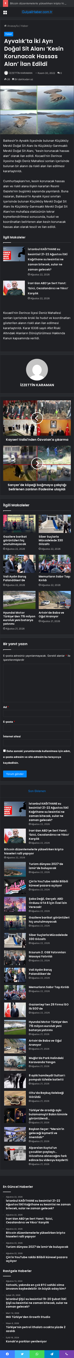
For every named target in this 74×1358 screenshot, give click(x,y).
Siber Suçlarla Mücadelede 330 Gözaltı (51, 540)
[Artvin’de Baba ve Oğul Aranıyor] (55, 600)
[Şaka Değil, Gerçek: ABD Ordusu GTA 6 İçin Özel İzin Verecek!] (15, 904)
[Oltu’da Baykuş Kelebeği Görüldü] (15, 1098)
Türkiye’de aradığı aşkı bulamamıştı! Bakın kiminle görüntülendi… (48, 1114)
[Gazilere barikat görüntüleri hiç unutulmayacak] (19, 524)
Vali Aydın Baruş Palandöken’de (14, 578)
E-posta (9, 721)
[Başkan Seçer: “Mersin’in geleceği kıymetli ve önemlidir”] (15, 1134)
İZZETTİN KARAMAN (20, 73)
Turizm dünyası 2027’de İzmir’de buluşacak (46, 866)
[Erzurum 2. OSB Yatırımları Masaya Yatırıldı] (15, 957)
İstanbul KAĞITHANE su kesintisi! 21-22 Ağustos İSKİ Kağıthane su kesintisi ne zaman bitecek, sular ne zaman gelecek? (47, 259)
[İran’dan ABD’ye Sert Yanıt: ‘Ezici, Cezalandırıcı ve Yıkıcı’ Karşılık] (14, 288)
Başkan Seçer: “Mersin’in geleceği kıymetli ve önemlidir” (46, 1133)
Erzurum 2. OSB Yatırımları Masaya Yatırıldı (47, 954)
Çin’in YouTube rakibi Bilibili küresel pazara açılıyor (48, 883)
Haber (24, 25)
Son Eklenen (37, 791)
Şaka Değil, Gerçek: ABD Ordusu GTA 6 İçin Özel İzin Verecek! (48, 903)
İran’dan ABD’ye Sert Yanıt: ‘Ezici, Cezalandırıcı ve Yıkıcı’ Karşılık (48, 288)
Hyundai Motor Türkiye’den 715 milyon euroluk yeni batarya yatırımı (19, 618)
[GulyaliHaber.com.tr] (37, 12)
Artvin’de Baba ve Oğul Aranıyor (51, 614)
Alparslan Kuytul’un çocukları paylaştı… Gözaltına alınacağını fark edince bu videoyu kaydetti (48, 1154)
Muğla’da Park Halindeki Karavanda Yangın (46, 1060)
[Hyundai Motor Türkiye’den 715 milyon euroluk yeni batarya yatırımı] (19, 600)
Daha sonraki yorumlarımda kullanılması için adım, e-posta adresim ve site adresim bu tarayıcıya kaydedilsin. (37, 756)
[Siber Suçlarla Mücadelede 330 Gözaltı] (55, 524)
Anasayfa (13, 25)
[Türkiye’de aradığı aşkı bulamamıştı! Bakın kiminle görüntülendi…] (15, 1115)
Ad (6, 707)
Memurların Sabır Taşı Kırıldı (54, 578)
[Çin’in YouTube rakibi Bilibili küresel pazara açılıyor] (15, 886)
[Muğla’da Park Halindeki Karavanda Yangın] (15, 1063)
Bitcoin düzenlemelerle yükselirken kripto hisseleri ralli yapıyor (34, 851)
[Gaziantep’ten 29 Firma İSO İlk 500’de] (15, 1010)
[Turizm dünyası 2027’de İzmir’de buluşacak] (15, 869)
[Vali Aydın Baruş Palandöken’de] (19, 564)
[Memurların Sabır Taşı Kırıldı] (55, 564)
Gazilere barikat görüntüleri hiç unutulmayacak (15, 540)
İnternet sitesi (12, 736)
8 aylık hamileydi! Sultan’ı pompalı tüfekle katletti (47, 1077)
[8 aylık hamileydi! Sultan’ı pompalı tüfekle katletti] (15, 1080)
